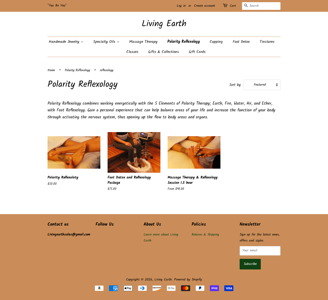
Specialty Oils (105, 42)
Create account (204, 5)
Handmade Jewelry (65, 42)
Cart (233, 5)
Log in (181, 5)
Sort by (235, 85)
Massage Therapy (143, 42)
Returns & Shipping (205, 234)
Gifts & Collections (163, 52)
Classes (132, 52)
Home (51, 70)
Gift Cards (197, 52)
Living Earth (164, 24)
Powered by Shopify (188, 279)
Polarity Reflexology (183, 42)
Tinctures (267, 42)
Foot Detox (241, 42)
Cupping (216, 42)
